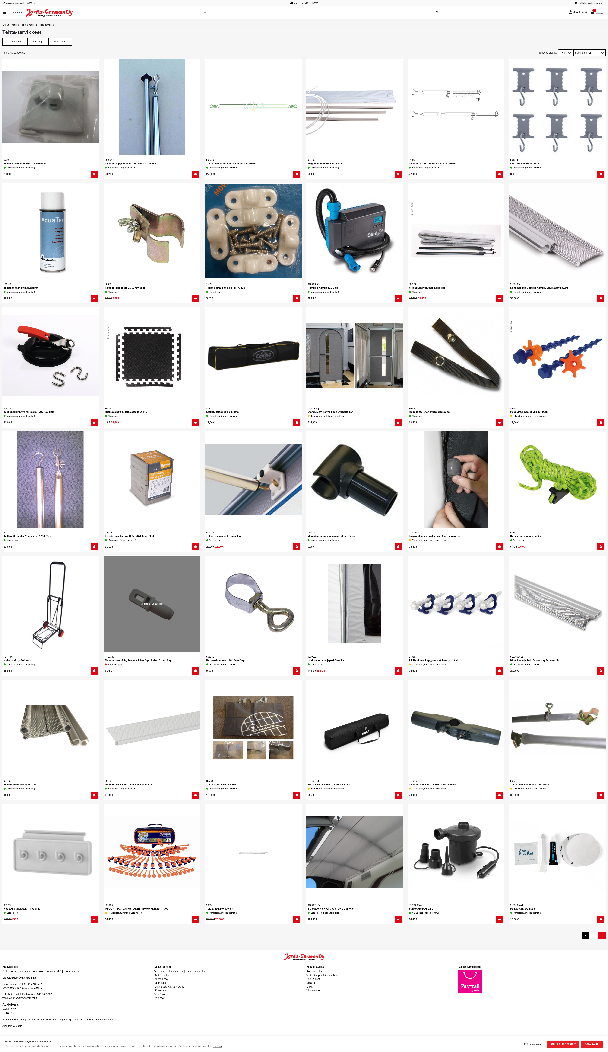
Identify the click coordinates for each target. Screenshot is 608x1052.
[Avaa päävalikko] (7, 12)
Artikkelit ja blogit (12, 1026)
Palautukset (313, 979)
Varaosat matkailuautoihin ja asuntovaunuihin (180, 971)
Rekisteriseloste (315, 971)
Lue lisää (217, 1046)
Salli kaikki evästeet (563, 1044)
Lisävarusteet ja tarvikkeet (169, 986)
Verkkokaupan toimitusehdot (322, 975)
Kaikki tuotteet (162, 975)
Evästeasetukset (533, 1044)
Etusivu (5, 25)
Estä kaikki (592, 1044)
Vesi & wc (159, 994)
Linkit (309, 986)
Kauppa (15, 25)
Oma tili (310, 982)
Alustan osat (161, 979)
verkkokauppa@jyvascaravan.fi (20, 998)
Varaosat (159, 998)
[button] (94, 174)
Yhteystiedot (313, 990)
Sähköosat (160, 990)
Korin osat (160, 982)
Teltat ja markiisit (29, 25)
